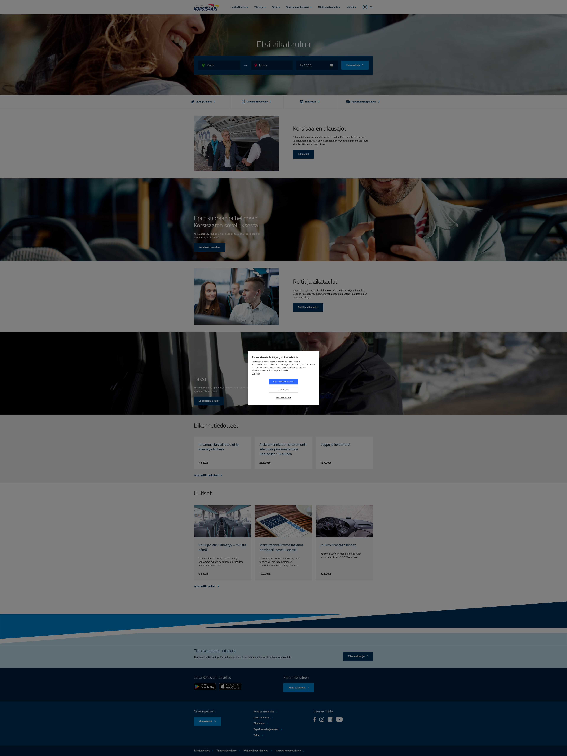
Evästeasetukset (283, 398)
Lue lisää (256, 374)
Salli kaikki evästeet (283, 382)
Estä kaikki (283, 390)
